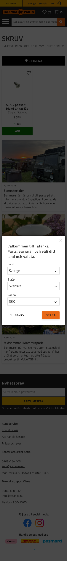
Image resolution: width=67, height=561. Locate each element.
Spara (51, 315)
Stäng (19, 315)
